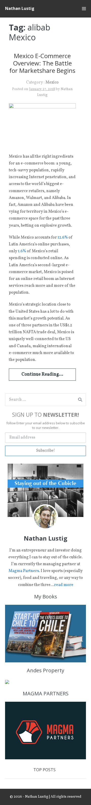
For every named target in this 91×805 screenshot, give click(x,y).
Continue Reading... (42, 374)
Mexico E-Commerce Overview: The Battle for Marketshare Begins (42, 63)
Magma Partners (24, 571)
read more (63, 585)
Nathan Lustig (19, 8)
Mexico (52, 82)
